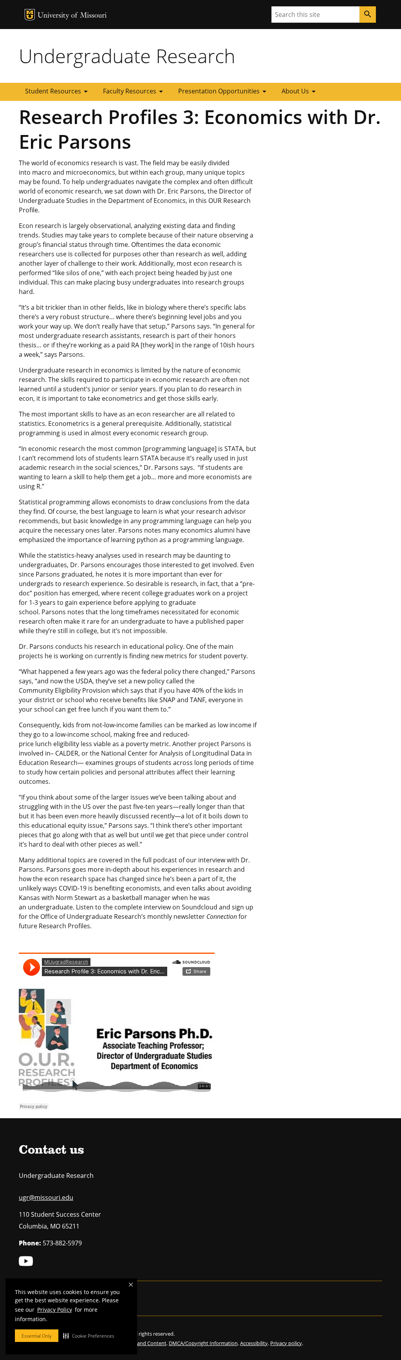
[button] (88, 1335)
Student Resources (57, 91)
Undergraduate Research (127, 56)
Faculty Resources (134, 91)
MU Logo (30, 14)
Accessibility (254, 1343)
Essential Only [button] (37, 1336)
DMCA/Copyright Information (203, 1343)
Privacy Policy (54, 1309)
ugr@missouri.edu (46, 1197)
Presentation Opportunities (223, 91)
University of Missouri (72, 16)
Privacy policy (286, 1343)
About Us (300, 91)
